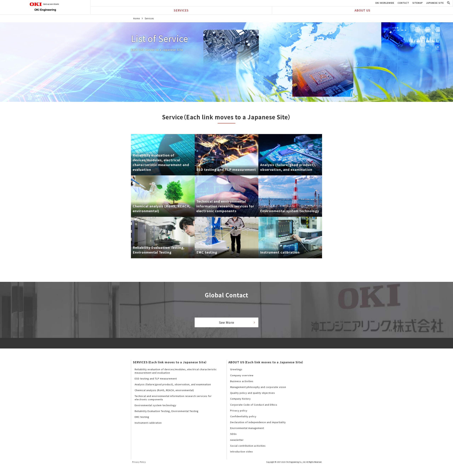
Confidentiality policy (243, 416)
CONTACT (403, 2)
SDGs (233, 433)
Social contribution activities (248, 445)
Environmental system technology (155, 405)
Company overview (241, 375)
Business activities (241, 381)
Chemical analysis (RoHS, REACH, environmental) (164, 390)
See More (226, 322)
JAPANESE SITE (435, 2)
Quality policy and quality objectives (252, 392)
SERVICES (181, 10)
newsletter (237, 439)
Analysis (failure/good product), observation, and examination (173, 384)
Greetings (236, 369)
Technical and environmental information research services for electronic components (173, 397)
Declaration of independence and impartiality (258, 422)
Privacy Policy (139, 462)
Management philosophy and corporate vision (258, 387)
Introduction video (241, 451)
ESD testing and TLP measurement (156, 378)
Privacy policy (238, 410)
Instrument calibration (148, 422)
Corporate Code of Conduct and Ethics (253, 404)
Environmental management (247, 428)
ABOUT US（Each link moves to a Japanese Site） (266, 362)
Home (136, 18)
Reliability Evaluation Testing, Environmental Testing (167, 411)
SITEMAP (417, 2)
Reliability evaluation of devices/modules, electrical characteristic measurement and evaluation (176, 371)
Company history (240, 398)
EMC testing (142, 417)
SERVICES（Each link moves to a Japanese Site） (170, 362)
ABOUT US (362, 10)
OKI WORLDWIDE (384, 2)
